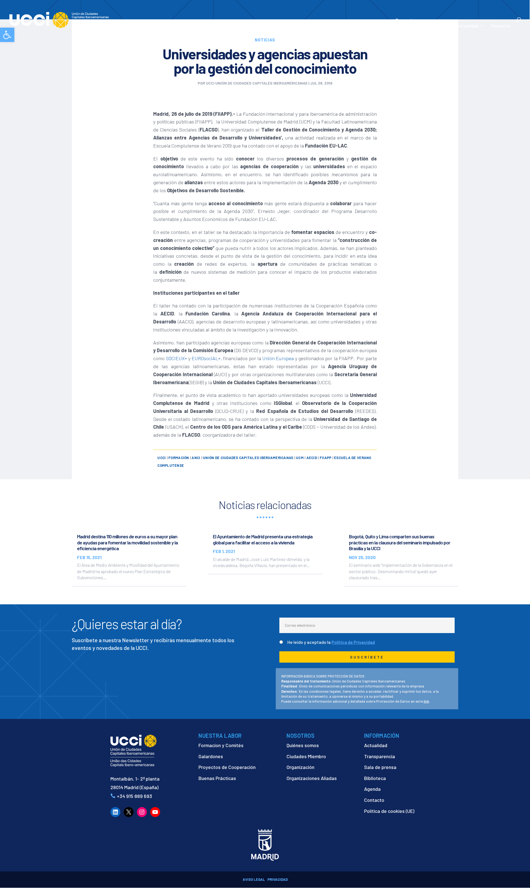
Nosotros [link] (282, 26)
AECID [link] (311, 457)
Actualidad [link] (467, 26)
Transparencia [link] (379, 756)
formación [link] (178, 457)
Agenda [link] (372, 789)
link (426, 701)
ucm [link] (300, 457)
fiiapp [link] (326, 457)
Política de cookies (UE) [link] (389, 811)
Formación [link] (353, 26)
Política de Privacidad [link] (353, 642)
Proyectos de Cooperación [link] (227, 767)
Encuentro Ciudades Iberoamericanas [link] (422, 22)
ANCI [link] (196, 457)
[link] (7, 35)
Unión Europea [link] (278, 358)
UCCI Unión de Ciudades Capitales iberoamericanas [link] (257, 83)
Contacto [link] (500, 26)
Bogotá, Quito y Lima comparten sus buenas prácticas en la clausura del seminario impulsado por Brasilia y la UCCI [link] (399, 542)
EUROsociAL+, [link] (207, 358)
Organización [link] (300, 767)
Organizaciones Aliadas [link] (312, 778)
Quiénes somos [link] (303, 745)
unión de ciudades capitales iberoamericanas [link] (248, 457)
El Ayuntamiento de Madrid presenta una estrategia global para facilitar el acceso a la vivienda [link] (262, 539)
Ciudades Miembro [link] (306, 756)
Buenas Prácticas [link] (217, 778)
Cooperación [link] (317, 26)
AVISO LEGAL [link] (254, 879)
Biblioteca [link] (375, 778)
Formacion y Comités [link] (220, 745)
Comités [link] (379, 26)
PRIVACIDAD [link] (277, 879)
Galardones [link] (210, 756)
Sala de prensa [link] (380, 767)
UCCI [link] (161, 457)
